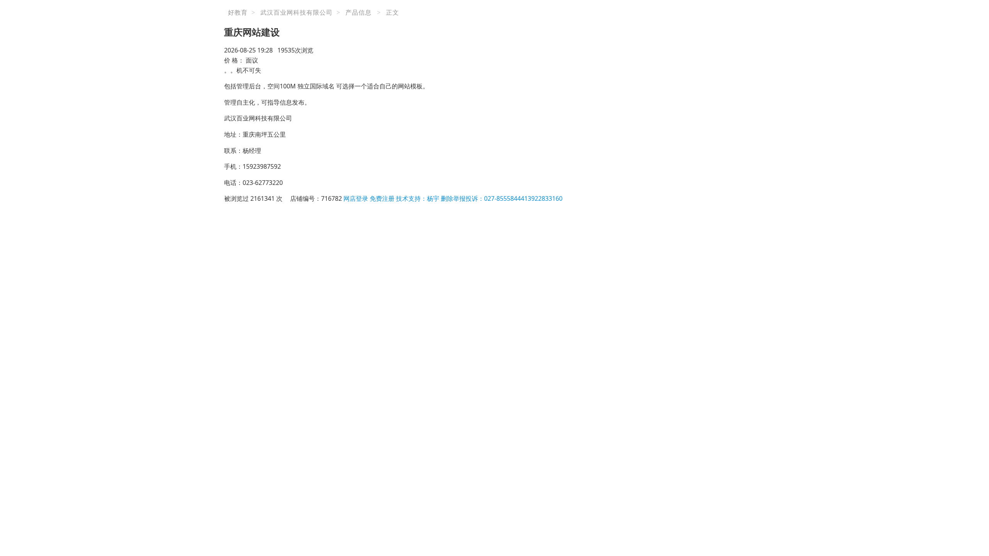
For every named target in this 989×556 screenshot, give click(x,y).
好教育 (238, 12)
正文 (392, 12)
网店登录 (355, 198)
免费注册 (382, 198)
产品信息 (358, 12)
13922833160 (543, 198)
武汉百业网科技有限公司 (296, 12)
